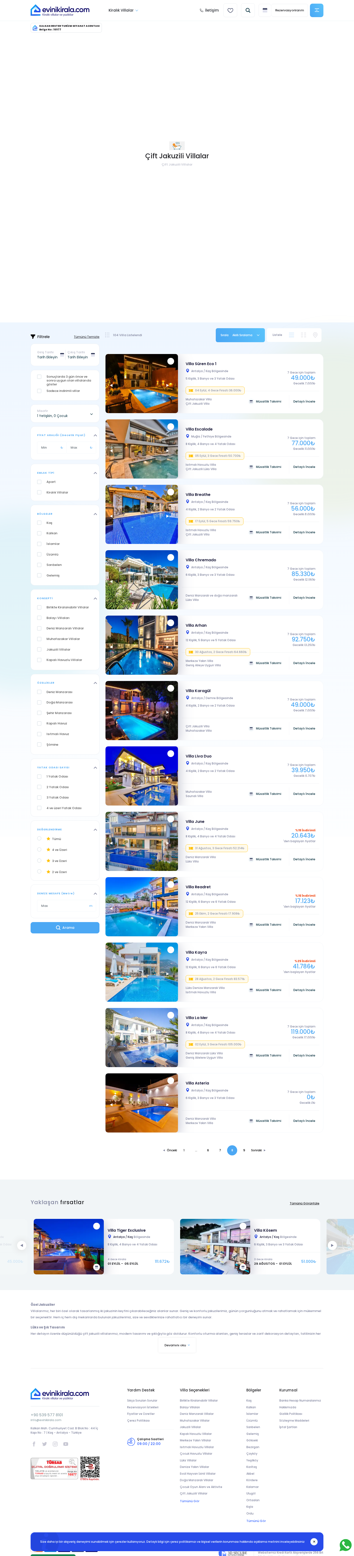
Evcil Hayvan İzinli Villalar (198, 1474)
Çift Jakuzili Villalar (193, 1493)
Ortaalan (253, 1500)
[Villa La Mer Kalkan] (142, 1037)
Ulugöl (251, 1493)
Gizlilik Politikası (290, 1414)
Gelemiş (252, 1434)
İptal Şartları (288, 1427)
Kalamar (252, 1487)
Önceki (172, 1150)
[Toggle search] (248, 10)
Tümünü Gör (189, 1501)
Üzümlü (252, 1420)
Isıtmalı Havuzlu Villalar (197, 1447)
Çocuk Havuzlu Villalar (196, 1454)
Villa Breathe (198, 494)
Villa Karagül (198, 691)
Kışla (249, 1507)
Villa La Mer (197, 1018)
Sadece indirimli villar (63, 391)
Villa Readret (198, 887)
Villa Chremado (201, 560)
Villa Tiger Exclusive (127, 1230)
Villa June (195, 821)
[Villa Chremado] (142, 579)
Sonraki (256, 1150)
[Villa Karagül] (142, 710)
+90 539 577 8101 (47, 1415)
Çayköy (251, 1454)
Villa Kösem (265, 1230)
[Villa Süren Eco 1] (142, 383)
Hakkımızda (287, 1407)
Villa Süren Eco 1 (201, 364)
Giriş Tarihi (45, 352)
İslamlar (252, 1414)
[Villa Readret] (142, 906)
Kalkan (251, 1407)
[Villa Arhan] (142, 645)
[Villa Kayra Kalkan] (142, 972)
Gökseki (252, 1440)
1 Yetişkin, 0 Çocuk (52, 415)
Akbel (250, 1474)
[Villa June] (142, 841)
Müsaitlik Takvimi (268, 401)
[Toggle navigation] (316, 10)
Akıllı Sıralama (242, 335)
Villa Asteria (197, 1083)
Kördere (252, 1480)
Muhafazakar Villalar (195, 1420)
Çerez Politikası (138, 1420)
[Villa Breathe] (142, 514)
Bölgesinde (209, 371)
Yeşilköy (252, 1460)
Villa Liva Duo (199, 756)
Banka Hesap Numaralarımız (300, 1400)
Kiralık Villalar (121, 10)
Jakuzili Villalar (190, 1427)
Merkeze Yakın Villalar (195, 1440)
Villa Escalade (199, 429)
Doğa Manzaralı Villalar (196, 1480)
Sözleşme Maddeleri (294, 1420)
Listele (277, 335)
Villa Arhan (196, 625)
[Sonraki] (167, 385)
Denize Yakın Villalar (194, 1467)
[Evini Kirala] (60, 10)
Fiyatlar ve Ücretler (141, 1414)
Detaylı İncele (304, 401)
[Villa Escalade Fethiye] (142, 449)
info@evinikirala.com (46, 1420)
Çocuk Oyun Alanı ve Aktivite (201, 1487)
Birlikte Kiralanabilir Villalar (199, 1400)
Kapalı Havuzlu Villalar (196, 1434)
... (196, 1150)
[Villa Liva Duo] (142, 776)
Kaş (249, 1400)
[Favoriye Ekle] (170, 361)
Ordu (250, 1513)
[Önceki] (111, 385)
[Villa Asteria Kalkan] (142, 1102)
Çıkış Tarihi (76, 352)
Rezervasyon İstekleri (142, 1407)
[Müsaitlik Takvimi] (96, 1267)
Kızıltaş (251, 1467)
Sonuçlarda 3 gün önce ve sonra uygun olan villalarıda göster (68, 380)
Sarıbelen (253, 1427)
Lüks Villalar (188, 1460)
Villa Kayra (196, 952)
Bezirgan (252, 1447)
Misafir (42, 411)
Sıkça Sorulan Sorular (142, 1400)
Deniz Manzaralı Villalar (197, 1414)
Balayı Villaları (190, 1407)
